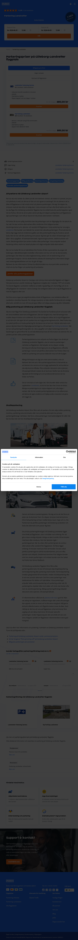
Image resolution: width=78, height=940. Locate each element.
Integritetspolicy (48, 478)
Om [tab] (64, 457)
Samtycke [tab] (13, 457)
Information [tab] (39, 457)
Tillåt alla (64, 487)
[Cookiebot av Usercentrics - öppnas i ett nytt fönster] (67, 451)
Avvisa (38, 487)
